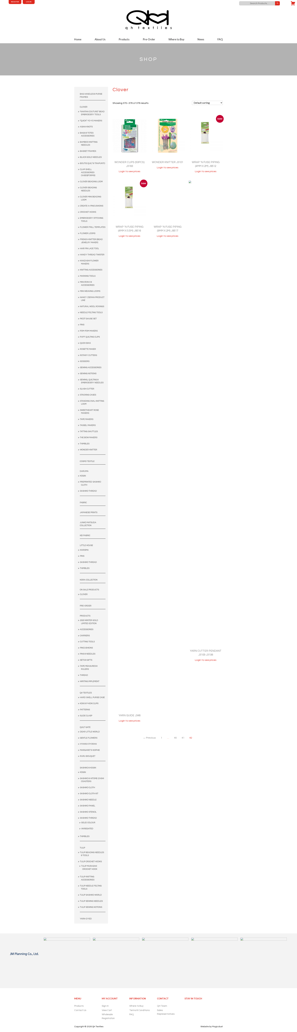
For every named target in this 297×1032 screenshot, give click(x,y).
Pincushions (86, 648)
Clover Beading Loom (91, 181)
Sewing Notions (88, 373)
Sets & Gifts (86, 660)
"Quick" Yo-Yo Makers (91, 121)
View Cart (107, 1010)
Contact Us (80, 1010)
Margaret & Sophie (90, 750)
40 (175, 738)
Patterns (85, 710)
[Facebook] (193, 1006)
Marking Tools (87, 276)
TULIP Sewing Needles (91, 901)
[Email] (187, 1006)
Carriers (85, 636)
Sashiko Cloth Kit (89, 793)
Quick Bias (85, 343)
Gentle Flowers (88, 738)
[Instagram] (198, 1006)
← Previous (149, 738)
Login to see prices (129, 171)
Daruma (84, 471)
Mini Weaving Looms (90, 291)
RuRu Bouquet (87, 756)
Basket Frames (88, 151)
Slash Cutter (87, 389)
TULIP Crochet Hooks (91, 861)
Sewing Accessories (90, 367)
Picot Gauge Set (88, 319)
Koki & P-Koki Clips (89, 703)
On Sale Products (89, 590)
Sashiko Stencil (88, 812)
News (201, 39)
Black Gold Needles (91, 157)
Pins (82, 325)
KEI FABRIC (85, 535)
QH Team (162, 1006)
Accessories (86, 629)
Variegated (87, 829)
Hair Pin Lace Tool (89, 248)
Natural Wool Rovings (92, 306)
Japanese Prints (88, 512)
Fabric (83, 502)
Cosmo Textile (87, 461)
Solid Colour (88, 823)
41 (183, 738)
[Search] (277, 3)
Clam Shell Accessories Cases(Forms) (87, 172)
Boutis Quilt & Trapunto (92, 163)
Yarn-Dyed (86, 919)
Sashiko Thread (88, 491)
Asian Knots (86, 127)
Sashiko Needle (88, 800)
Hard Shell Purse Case (92, 697)
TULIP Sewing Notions (91, 907)
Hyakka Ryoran (88, 744)
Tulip (82, 848)
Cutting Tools (87, 642)
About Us (100, 39)
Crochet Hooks (88, 212)
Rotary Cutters (88, 355)
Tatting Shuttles (89, 431)
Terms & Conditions (139, 1010)
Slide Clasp (86, 716)
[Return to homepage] (148, 20)
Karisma (84, 550)
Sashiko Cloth (87, 787)
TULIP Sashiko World (91, 895)
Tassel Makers (88, 425)
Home (77, 39)
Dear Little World (90, 732)
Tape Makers (86, 419)
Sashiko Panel (87, 806)
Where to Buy (176, 39)
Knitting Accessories (91, 270)
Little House (86, 545)
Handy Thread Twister (92, 255)
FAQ (220, 39)
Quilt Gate (85, 727)
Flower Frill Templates (92, 227)
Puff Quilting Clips (90, 337)
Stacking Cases (88, 395)
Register (15, 2)
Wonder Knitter (88, 450)
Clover (83, 107)
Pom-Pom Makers (89, 331)
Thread (84, 675)
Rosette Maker (88, 349)
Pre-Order (149, 39)
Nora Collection (88, 580)
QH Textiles (86, 693)
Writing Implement (89, 681)
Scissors (84, 361)
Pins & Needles (87, 654)
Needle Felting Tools (91, 312)
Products (124, 39)
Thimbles (84, 444)
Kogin (83, 476)
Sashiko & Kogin (88, 768)
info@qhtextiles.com (285, 3)
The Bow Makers (88, 437)
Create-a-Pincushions (91, 206)
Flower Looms (87, 233)
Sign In (105, 1006)
